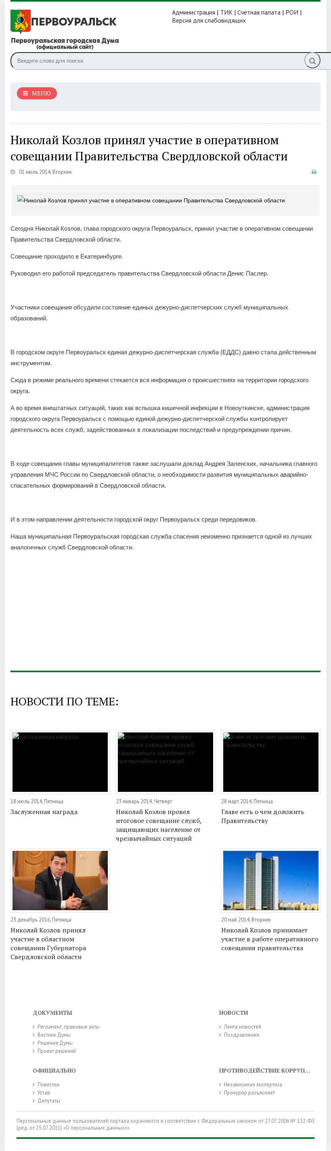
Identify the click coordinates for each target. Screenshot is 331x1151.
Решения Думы (55, 1042)
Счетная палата (259, 12)
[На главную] (91, 29)
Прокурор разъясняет (249, 1092)
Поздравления (241, 1034)
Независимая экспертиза (253, 1084)
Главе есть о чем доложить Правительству (262, 816)
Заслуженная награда (44, 811)
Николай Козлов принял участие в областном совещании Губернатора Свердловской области (48, 943)
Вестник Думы (54, 1034)
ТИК (226, 12)
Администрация (193, 12)
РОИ (291, 12)
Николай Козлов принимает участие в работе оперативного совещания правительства (269, 939)
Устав (44, 1092)
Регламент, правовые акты (69, 1026)
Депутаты (49, 1100)
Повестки (48, 1084)
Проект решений (57, 1051)
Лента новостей (242, 1026)
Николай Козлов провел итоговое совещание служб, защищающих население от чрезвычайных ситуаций (158, 825)
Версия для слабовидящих (209, 20)
